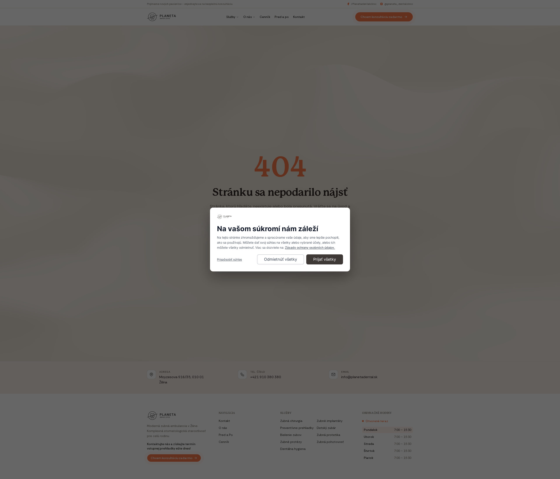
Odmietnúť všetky (280, 259)
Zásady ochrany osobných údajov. (310, 247)
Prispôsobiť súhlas (229, 259)
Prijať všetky (324, 259)
